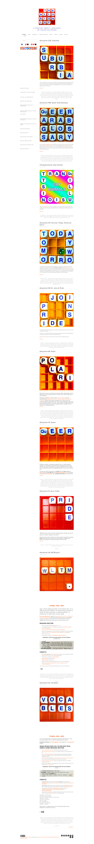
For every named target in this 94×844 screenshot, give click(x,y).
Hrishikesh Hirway (60, 817)
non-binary (48, 480)
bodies (61, 346)
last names (60, 281)
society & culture (70, 342)
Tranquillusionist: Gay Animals (51, 165)
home (41, 95)
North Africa (64, 157)
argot (64, 411)
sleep (66, 215)
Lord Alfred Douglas (59, 484)
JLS (62, 819)
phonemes (61, 818)
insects (59, 216)
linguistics (56, 278)
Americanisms (57, 417)
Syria (72, 157)
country (71, 92)
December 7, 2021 (43, 226)
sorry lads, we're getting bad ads (26, 97)
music (54, 658)
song (53, 818)
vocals (69, 823)
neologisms (42, 280)
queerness (49, 158)
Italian (54, 161)
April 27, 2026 (42, 42)
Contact (66, 34)
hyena (70, 159)
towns (66, 92)
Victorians (41, 94)
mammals (68, 216)
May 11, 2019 (42, 353)
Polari (60, 411)
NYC (45, 482)
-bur (59, 284)
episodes (43, 92)
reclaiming (71, 482)
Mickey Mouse (50, 161)
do (45, 818)
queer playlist (23, 114)
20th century (70, 93)
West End (67, 416)
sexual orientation (65, 479)
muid (69, 217)
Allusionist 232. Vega (24, 88)
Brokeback (52, 822)
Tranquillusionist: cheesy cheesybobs (27, 92)
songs (41, 818)
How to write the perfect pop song (47, 750)
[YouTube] (31, 44)
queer (52, 93)
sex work (41, 159)
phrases (50, 819)
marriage (49, 675)
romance (52, 675)
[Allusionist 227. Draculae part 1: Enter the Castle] (28, 122)
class (51, 97)
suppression (51, 481)
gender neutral (42, 281)
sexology (44, 486)
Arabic (61, 156)
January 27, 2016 (43, 554)
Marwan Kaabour (44, 156)
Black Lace (47, 823)
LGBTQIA (55, 158)
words (61, 155)
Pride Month (52, 418)
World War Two (62, 486)
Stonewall (42, 345)
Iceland (68, 279)
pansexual (58, 217)
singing (51, 818)
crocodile (62, 159)
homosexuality (69, 344)
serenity (52, 215)
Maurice (50, 95)
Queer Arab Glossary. (65, 145)
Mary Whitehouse (54, 413)
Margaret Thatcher (70, 94)
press (70, 677)
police (47, 416)
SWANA (67, 157)
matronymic (42, 283)
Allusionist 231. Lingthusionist (26, 101)
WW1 (49, 94)
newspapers (67, 677)
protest (64, 482)
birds (66, 216)
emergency (71, 215)
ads (41, 677)
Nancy (41, 484)
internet (65, 673)
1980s (65, 94)
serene (50, 215)
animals (57, 216)
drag (49, 412)
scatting (48, 818)
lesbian (72, 158)
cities (68, 92)
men (63, 675)
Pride (44, 336)
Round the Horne (61, 415)
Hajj (44, 161)
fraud (56, 678)
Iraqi (66, 156)
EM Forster (47, 95)
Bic (67, 822)
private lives (59, 676)
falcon (66, 159)
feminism (47, 677)
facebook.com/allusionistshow (51, 662)
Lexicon (56, 34)
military (49, 486)
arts (44, 279)
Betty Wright (59, 820)
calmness (59, 215)
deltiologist (55, 284)
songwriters (68, 818)
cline (46, 417)
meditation (63, 215)
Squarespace (57, 677)
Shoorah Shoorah (65, 820)
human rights (69, 544)
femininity (65, 158)
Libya (70, 157)
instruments (42, 822)
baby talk (58, 818)
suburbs (42, 93)
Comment (56, 548)
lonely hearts (68, 676)
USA (57, 482)
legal (71, 481)
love (45, 675)
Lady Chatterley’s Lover (60, 95)
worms (58, 159)
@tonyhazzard (70, 786)
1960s (41, 413)
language (63, 155)
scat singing (56, 822)
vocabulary (71, 155)
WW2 (51, 94)
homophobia (42, 482)
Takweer (51, 145)
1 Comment (57, 681)
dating (52, 416)
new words (46, 280)
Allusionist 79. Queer (48, 422)
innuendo (65, 415)
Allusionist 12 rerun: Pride (49, 491)
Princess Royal (60, 416)
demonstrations (46, 345)
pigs (65, 676)
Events (50, 34)
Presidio (67, 486)
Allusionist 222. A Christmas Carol (27, 144)
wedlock (50, 677)
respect (63, 487)
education (60, 278)
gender (58, 158)
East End (70, 416)
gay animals (66, 217)
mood (68, 215)
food (72, 159)
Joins (44, 333)
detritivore (70, 161)
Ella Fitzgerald (54, 820)
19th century (46, 94)
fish (61, 216)
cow (67, 159)
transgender (55, 480)
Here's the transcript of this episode (48, 760)
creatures (45, 217)
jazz (46, 820)
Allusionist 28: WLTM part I (50, 552)
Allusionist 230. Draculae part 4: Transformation (26, 105)
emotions (62, 676)
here (65, 632)
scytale (55, 418)
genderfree (66, 161)
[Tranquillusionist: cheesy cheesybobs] (27, 90)
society (48, 92)
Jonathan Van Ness (48, 483)
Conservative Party (44, 97)
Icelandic (71, 279)
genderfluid (67, 283)
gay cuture (64, 412)
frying (42, 161)
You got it (58, 625)
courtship (55, 675)
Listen (29, 34)
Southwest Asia (58, 157)
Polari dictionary (61, 397)
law (69, 481)
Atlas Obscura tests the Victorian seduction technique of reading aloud (53, 629)
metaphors (62, 161)
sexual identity (60, 479)
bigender (63, 283)
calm (57, 215)
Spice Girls (64, 822)
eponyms (71, 822)
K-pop (46, 161)
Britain (63, 93)
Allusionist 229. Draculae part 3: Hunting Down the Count (28, 111)
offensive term (47, 633)
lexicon (53, 155)
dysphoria (71, 346)
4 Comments (57, 825)
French (56, 161)
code (43, 412)
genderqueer (71, 283)
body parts (66, 346)
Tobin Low (47, 484)
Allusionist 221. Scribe (24, 148)
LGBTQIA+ (54, 93)
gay (61, 93)
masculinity (61, 158)
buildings (63, 92)
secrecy (41, 412)
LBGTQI (58, 346)
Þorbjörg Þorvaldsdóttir (56, 280)
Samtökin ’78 (68, 267)
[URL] (28, 44)
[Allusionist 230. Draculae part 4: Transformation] (28, 103)
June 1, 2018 (42, 424)
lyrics (67, 823)
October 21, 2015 (43, 684)
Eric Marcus (64, 483)
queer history (61, 418)
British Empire (55, 97)
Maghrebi (45, 157)
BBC (50, 413)
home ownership (65, 97)
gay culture (65, 417)
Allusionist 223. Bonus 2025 (25, 140)
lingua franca (68, 411)
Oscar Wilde (51, 484)
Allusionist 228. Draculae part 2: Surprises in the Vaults (28, 119)
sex (68, 346)
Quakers (61, 345)
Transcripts (35, 34)
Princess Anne (56, 416)
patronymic (71, 281)
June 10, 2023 (42, 166)
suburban (48, 93)
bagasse (56, 98)
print (72, 677)
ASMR (55, 215)
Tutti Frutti (58, 819)
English (59, 161)
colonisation (55, 159)
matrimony (41, 676)
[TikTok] (24, 44)
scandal (59, 678)
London (42, 416)
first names (64, 281)
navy (48, 417)
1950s (72, 412)
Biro (68, 822)
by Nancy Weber (54, 632)
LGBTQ (61, 412)
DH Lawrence (54, 95)
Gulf (71, 156)
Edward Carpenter (57, 96)
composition (70, 820)
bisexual (55, 217)
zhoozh (44, 417)
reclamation (68, 482)
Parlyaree (71, 415)
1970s (43, 413)
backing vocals (49, 820)
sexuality (55, 479)
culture (51, 92)
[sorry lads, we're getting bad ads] (28, 95)
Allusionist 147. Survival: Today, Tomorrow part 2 (55, 224)
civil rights (58, 345)
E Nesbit (49, 97)
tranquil (46, 216)
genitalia (60, 347)
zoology (62, 217)
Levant (55, 157)
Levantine (63, 156)
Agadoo (50, 823)
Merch (25, 35)
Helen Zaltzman (61, 279)
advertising (44, 677)
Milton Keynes (68, 96)
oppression (51, 345)
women (61, 675)
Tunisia (44, 158)
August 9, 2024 (42, 104)
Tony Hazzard (71, 817)
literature (46, 279)
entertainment (67, 278)
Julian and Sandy (70, 413)
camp (47, 412)
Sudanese (41, 157)
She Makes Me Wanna (66, 819)
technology (69, 673)
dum (44, 818)
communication (51, 347)
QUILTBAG (58, 93)
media (51, 678)
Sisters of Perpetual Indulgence (62, 413)
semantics (55, 487)
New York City (44, 346)
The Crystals (60, 822)
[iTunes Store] (33, 44)
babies (55, 818)
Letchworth (49, 96)
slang (49, 159)
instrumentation (47, 822)
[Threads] (30, 44)
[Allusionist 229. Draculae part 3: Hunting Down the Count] (28, 109)
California (52, 487)
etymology (67, 155)
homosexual (46, 283)
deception (53, 678)
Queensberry (60, 487)
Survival (45, 278)
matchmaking (46, 676)
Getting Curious (53, 483)
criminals (52, 412)
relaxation (53, 216)
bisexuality (67, 481)
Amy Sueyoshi (59, 483)
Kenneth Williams (48, 415)
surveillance (70, 97)
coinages (49, 280)
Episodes (24, 34)
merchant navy (52, 417)
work (71, 96)
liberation (62, 678)
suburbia (45, 93)
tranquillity (50, 216)
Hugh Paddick (54, 415)
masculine (53, 281)
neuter (50, 281)
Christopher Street (66, 345)
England (66, 93)
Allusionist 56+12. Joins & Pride (52, 288)
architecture (60, 92)
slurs (51, 159)
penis (47, 159)
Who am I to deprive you (49, 764)
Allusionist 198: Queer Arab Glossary (54, 103)
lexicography (49, 155)
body (63, 346)
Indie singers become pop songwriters (48, 751)
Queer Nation (54, 482)
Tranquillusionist (43, 34)
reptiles (64, 216)
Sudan (41, 158)
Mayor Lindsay (49, 346)
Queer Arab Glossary (53, 156)
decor (58, 97)
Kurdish (46, 158)
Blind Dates (49, 626)
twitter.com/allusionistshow (61, 662)
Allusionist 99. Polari (47, 351)
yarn (60, 159)
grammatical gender (58, 283)
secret (71, 411)
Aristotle (54, 345)
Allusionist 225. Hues (24, 132)
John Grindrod (55, 92)
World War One (57, 486)
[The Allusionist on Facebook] (22, 44)
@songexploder (69, 782)
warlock (53, 677)
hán (57, 284)
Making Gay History (69, 483)
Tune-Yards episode (55, 782)
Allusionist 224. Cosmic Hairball (26, 136)
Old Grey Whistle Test (62, 823)
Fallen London (62, 677)
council (61, 97)
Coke (44, 823)
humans (72, 216)
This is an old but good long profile (48, 754)
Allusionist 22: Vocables (49, 683)
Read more (41, 88)
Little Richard (54, 819)
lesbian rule (57, 544)
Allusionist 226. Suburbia (49, 40)
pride (60, 344)
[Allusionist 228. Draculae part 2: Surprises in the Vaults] (28, 117)
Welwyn (52, 96)
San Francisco (60, 482)
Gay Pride (63, 344)
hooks (65, 818)
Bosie (55, 484)
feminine (56, 281)
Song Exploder (66, 817)
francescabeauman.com (55, 654)
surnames (67, 281)
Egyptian (68, 156)
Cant (45, 412)
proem (57, 347)
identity (45, 480)
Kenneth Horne (43, 415)
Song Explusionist (55, 823)
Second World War (61, 94)
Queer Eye (42, 483)
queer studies (69, 480)
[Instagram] (26, 44)
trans (69, 158)
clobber (41, 417)
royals (64, 416)
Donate (61, 34)
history (65, 279)
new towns (45, 96)
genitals (45, 159)
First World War (55, 94)
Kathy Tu (44, 484)
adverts (72, 676)
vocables (55, 817)
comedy (63, 278)
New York (47, 482)
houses (43, 95)
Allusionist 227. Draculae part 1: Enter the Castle (28, 124)
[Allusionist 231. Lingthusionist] (26, 99)
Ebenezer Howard (68, 95)
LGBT (72, 344)
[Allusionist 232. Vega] (24, 86)
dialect (58, 156)
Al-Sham (48, 157)
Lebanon (51, 157)
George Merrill (62, 96)
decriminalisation (56, 412)
